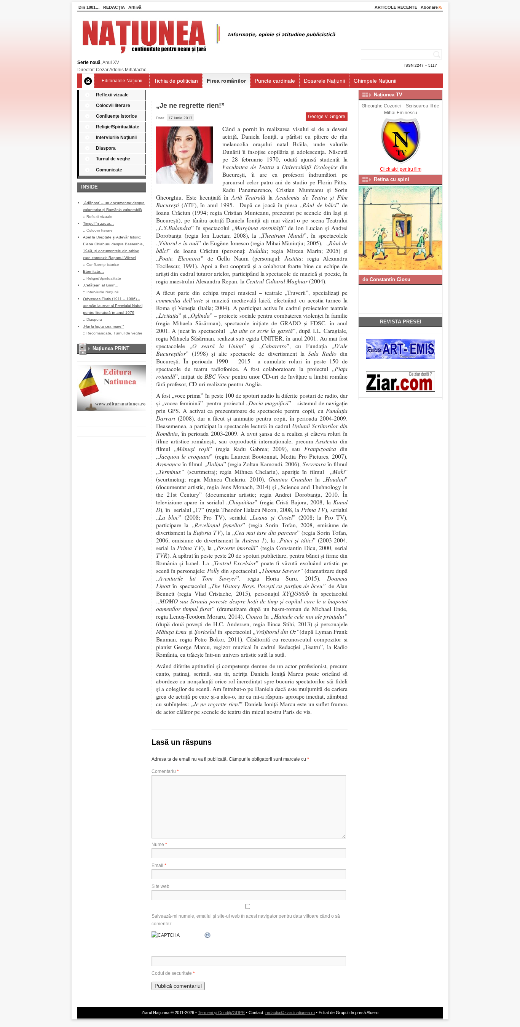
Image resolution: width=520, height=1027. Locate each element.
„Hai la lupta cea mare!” (103, 326)
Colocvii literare (113, 105)
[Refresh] (208, 935)
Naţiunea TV (388, 95)
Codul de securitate (172, 973)
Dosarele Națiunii (324, 81)
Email (159, 865)
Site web (160, 886)
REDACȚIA (114, 7)
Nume (159, 844)
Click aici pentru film (400, 169)
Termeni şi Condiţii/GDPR (221, 1012)
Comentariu (165, 771)
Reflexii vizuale (112, 95)
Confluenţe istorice (116, 116)
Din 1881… (89, 7)
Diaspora (106, 148)
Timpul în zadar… (98, 223)
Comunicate (109, 170)
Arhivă (134, 7)
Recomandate (98, 333)
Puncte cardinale (275, 81)
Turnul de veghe (113, 159)
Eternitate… (93, 271)
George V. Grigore (326, 116)
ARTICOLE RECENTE (396, 7)
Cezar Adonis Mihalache (121, 69)
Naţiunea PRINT (111, 348)
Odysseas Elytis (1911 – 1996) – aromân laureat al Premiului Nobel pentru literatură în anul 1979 (112, 306)
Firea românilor (226, 81)
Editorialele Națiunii (122, 80)
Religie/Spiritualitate (117, 127)
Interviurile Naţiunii (116, 137)
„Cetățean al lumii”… (100, 285)
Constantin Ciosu (390, 279)
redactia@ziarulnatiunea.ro (290, 1012)
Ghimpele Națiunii (375, 81)
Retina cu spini (391, 179)
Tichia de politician (176, 81)
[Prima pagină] (88, 81)
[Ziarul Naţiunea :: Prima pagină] (207, 55)
